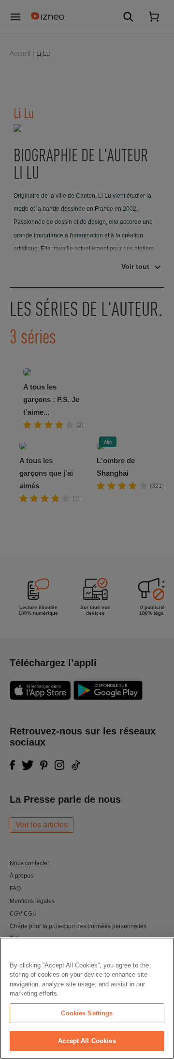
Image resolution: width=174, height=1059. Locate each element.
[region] (87, 998)
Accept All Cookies (87, 1040)
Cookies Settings (87, 1013)
